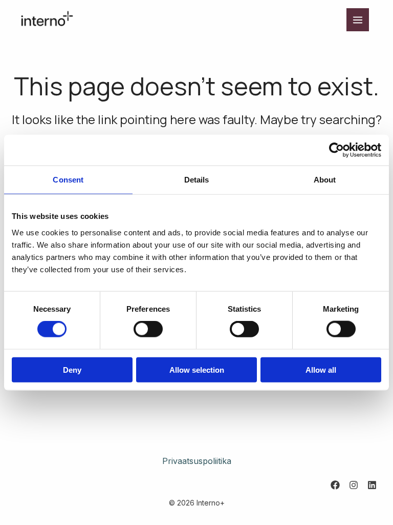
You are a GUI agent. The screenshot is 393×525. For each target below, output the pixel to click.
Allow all (320, 369)
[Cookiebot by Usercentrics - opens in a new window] (336, 150)
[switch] (148, 329)
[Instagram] (353, 485)
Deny (72, 369)
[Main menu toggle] (357, 19)
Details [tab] (196, 179)
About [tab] (325, 179)
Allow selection (196, 369)
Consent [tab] (68, 179)
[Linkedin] (372, 485)
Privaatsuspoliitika (196, 461)
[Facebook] (335, 485)
